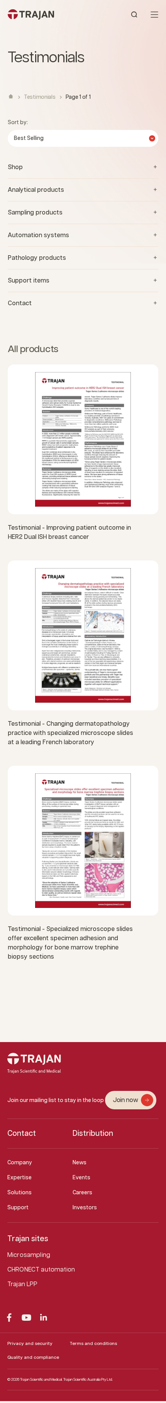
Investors (85, 1207)
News (79, 1162)
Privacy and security (30, 1343)
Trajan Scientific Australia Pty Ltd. (88, 1379)
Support (18, 1207)
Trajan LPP (22, 1284)
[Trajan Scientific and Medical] (45, 14)
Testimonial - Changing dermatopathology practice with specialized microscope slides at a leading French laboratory (70, 733)
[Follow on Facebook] (9, 1317)
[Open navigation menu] (154, 14)
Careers (82, 1192)
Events (81, 1177)
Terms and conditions (93, 1343)
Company (19, 1162)
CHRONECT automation (41, 1270)
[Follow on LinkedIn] (44, 1317)
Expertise (19, 1177)
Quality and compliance (33, 1357)
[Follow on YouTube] (26, 1317)
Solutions (19, 1192)
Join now (125, 1100)
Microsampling (28, 1255)
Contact (21, 1133)
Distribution (93, 1133)
